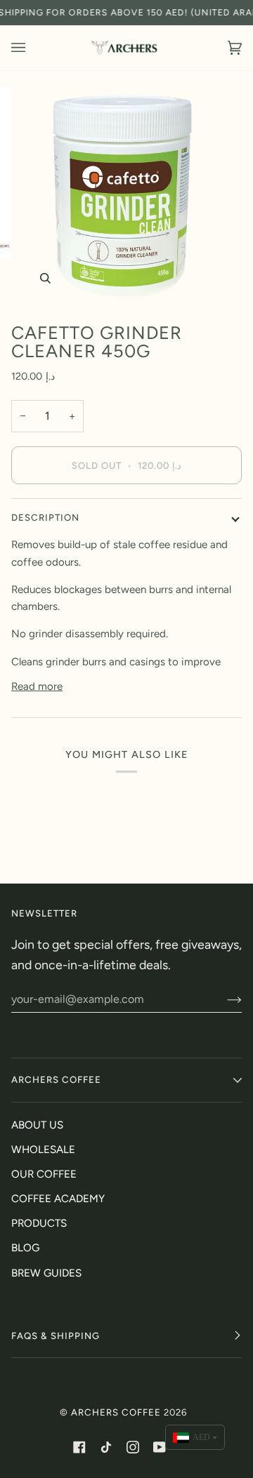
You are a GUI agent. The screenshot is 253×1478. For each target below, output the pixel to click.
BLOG (25, 1247)
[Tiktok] (106, 1447)
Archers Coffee (116, 1412)
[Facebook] (79, 1447)
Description (45, 517)
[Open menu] (32, 47)
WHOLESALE (43, 1149)
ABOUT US (37, 1125)
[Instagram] (132, 1447)
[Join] (223, 999)
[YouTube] (159, 1447)
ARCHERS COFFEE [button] (56, 1079)
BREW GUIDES (46, 1273)
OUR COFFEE (44, 1174)
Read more (37, 686)
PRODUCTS (39, 1223)
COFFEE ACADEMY (58, 1198)
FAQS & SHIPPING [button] (55, 1335)
